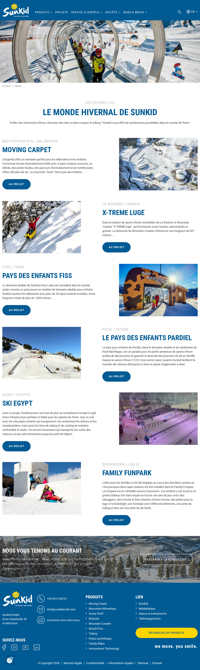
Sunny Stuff (96, 613)
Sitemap (143, 663)
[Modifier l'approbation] (10, 660)
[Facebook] (4, 647)
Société (143, 603)
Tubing (93, 633)
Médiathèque (147, 608)
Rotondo (94, 618)
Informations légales (121, 663)
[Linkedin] (37, 647)
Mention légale (73, 663)
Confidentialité (95, 663)
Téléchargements (150, 618)
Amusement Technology (104, 648)
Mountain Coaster (100, 623)
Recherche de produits (166, 632)
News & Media (133, 12)
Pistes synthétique (100, 638)
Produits (42, 12)
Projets (61, 12)
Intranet (157, 663)
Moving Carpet (98, 603)
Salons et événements (153, 613)
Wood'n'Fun (96, 628)
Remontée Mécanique (102, 608)
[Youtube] (25, 647)
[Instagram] (14, 647)
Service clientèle (85, 12)
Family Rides (97, 643)
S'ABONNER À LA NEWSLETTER (165, 559)
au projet (16, 184)
